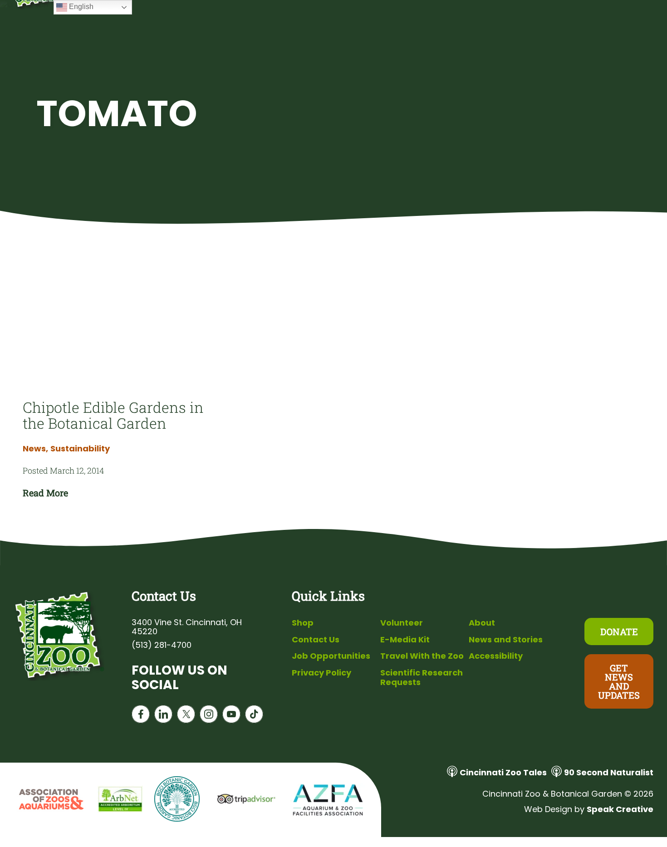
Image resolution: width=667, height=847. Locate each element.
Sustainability (80, 449)
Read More (45, 492)
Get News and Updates (619, 681)
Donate (619, 631)
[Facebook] (141, 716)
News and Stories (506, 639)
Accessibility (496, 655)
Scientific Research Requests (421, 677)
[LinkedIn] (163, 716)
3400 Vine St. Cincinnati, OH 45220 (187, 627)
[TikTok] (254, 716)
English (80, 6)
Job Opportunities (331, 655)
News (35, 449)
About (482, 622)
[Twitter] (186, 716)
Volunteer (401, 622)
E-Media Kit (405, 639)
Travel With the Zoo (422, 655)
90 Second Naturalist (608, 772)
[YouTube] (231, 716)
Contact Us (315, 639)
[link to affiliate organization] (50, 800)
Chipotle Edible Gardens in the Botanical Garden (113, 415)
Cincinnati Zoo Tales (503, 772)
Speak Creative (620, 809)
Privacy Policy (321, 672)
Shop (303, 622)
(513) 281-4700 (161, 645)
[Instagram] (209, 716)
